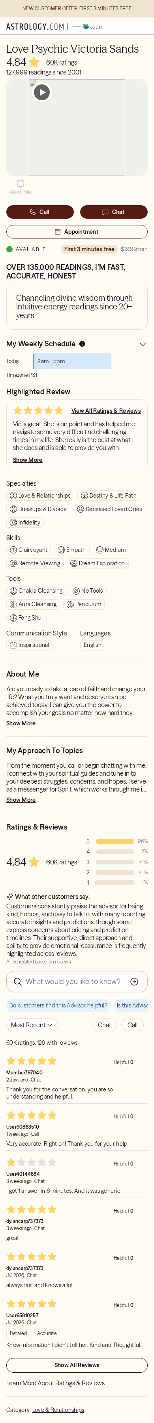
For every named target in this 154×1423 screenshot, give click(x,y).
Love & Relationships (58, 1409)
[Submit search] (134, 982)
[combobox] (32, 1025)
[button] (20, 187)
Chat (118, 212)
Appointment (81, 231)
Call (44, 212)
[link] (61, 62)
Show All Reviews (77, 1365)
